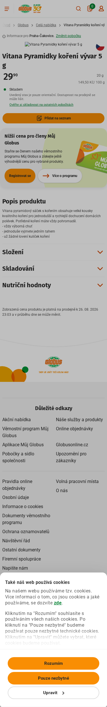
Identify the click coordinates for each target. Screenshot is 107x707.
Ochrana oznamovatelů (25, 531)
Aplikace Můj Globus (23, 444)
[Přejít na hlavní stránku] (25, 8)
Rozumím (53, 663)
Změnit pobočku (68, 36)
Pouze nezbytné (53, 678)
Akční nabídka (16, 419)
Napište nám (15, 568)
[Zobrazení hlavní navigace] (7, 8)
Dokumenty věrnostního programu (26, 519)
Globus (23, 25)
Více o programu (64, 176)
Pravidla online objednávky (17, 485)
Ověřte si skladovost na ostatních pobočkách (41, 105)
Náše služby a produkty (79, 419)
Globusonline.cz (72, 444)
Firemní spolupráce (21, 559)
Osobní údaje (15, 497)
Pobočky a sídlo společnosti (18, 457)
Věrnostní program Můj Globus (25, 432)
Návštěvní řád (16, 540)
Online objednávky (74, 428)
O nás (62, 490)
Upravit (50, 692)
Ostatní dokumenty (21, 550)
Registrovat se (20, 176)
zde (58, 603)
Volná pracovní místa (77, 481)
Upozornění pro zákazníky (71, 457)
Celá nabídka (46, 25)
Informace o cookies (22, 506)
